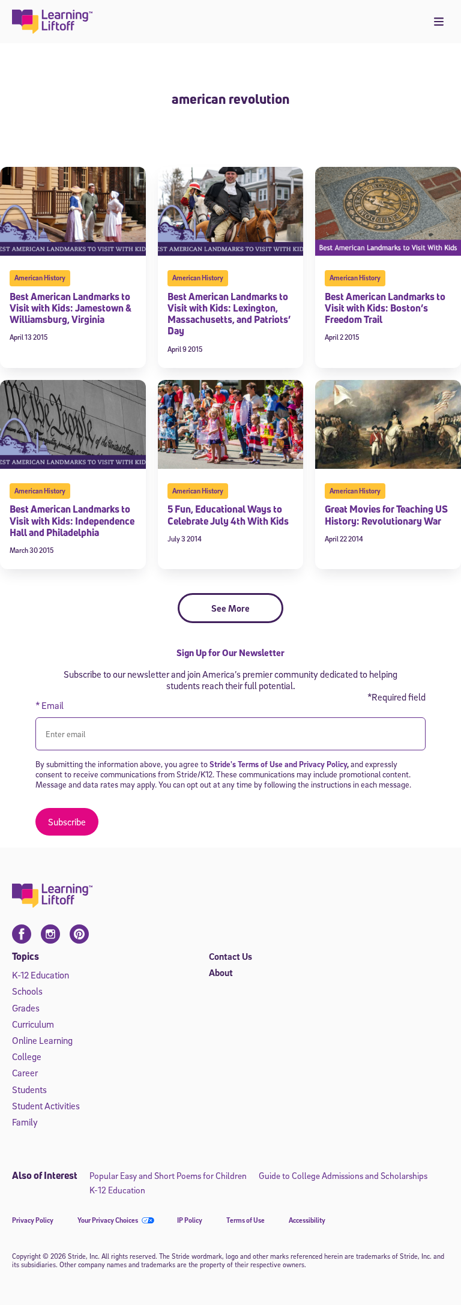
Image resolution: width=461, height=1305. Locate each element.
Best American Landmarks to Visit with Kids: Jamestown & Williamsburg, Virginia (70, 308)
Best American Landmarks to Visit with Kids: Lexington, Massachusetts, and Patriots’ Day (229, 314)
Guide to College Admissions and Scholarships (343, 1175)
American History (39, 277)
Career (25, 1073)
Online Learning (42, 1040)
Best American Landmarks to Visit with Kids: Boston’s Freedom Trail (385, 308)
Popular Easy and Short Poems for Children (168, 1175)
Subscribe (67, 822)
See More (230, 608)
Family (25, 1122)
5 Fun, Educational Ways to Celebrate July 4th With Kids (228, 514)
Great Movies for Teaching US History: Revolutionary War (386, 514)
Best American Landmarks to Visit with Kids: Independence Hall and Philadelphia (72, 520)
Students (29, 1089)
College (26, 1056)
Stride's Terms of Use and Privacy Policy (278, 764)
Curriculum (33, 1024)
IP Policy (189, 1220)
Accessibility (307, 1220)
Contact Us (230, 956)
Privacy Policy (32, 1220)
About (221, 972)
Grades (26, 1008)
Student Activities (46, 1106)
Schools (27, 991)
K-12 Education (40, 975)
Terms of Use (245, 1220)
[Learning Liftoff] (52, 22)
